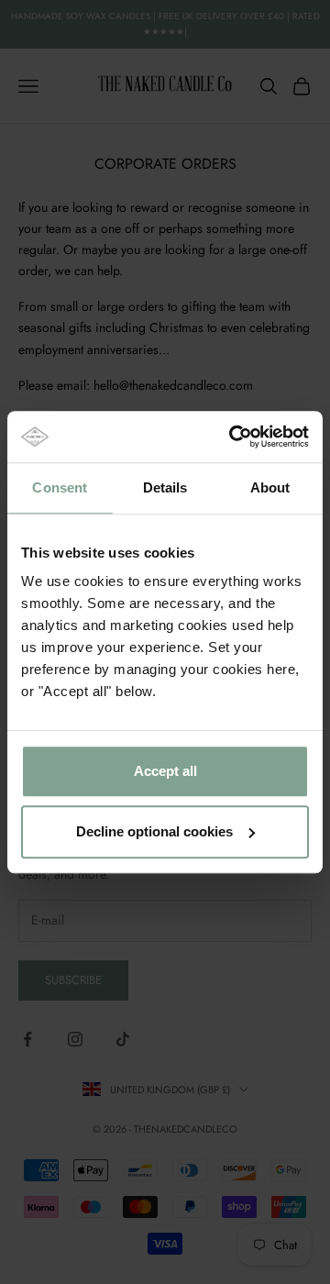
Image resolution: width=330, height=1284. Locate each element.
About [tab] (270, 487)
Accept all (165, 771)
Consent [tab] (59, 487)
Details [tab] (165, 487)
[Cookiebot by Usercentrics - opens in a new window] (233, 436)
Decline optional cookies (154, 831)
